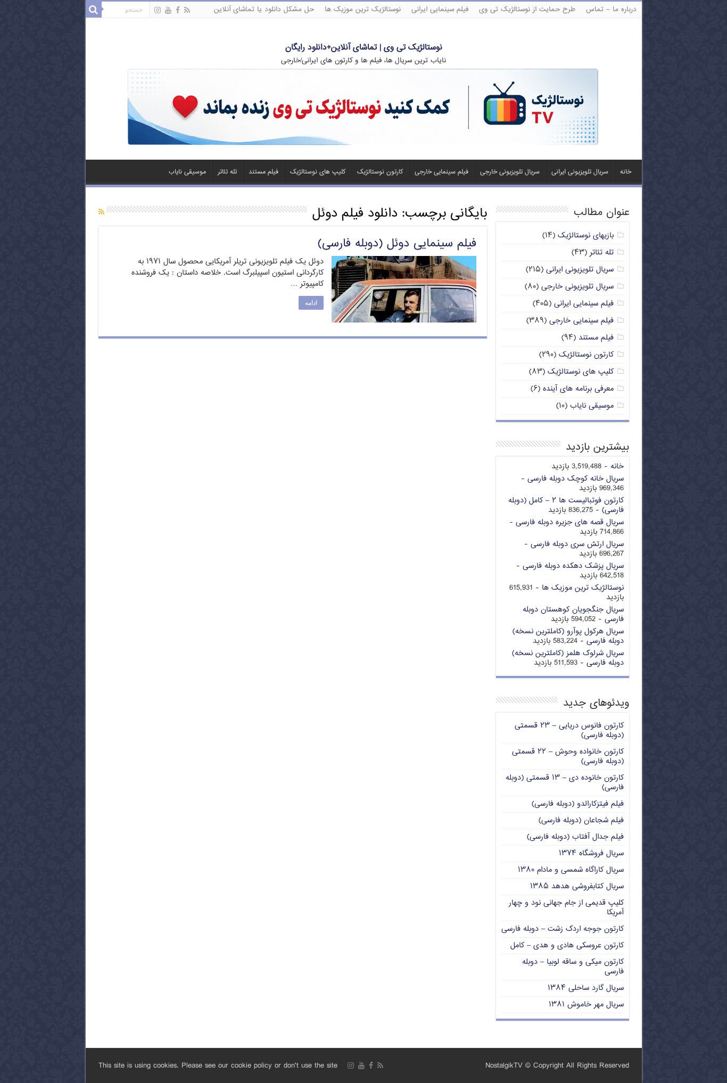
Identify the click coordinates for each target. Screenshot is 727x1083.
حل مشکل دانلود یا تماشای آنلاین (264, 9)
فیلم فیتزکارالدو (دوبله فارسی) (578, 804)
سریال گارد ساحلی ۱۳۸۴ (586, 988)
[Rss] (187, 11)
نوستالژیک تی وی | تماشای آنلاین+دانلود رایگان (363, 47)
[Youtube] (168, 11)
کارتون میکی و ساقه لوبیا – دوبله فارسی (573, 966)
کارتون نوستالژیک (380, 172)
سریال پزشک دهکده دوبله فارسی (573, 566)
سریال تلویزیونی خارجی (510, 172)
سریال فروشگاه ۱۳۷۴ (591, 853)
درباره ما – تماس (611, 9)
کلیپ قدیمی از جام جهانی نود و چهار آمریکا (566, 907)
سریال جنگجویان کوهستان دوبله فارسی (573, 614)
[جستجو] (94, 10)
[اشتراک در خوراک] (101, 212)
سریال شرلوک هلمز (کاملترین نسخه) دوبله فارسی (568, 658)
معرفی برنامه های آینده (578, 388)
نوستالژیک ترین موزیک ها (363, 9)
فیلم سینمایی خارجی (441, 172)
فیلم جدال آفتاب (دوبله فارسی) (575, 837)
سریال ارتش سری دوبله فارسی (577, 544)
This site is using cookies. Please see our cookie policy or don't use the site (217, 1065)
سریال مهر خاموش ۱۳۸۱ (586, 1004)
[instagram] (157, 11)
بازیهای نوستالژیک (586, 235)
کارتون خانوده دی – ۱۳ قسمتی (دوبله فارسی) (565, 782)
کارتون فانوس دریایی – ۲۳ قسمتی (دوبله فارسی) (569, 730)
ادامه (311, 303)
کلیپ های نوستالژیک (317, 172)
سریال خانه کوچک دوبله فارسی (575, 478)
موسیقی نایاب (187, 172)
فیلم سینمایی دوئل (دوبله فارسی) (397, 244)
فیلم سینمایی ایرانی (439, 9)
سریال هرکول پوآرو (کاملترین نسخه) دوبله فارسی (568, 636)
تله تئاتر (227, 172)
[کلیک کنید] (363, 107)
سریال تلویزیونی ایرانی (579, 172)
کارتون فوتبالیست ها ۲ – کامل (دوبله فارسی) (566, 505)
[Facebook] (178, 11)
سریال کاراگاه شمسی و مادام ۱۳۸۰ (571, 870)
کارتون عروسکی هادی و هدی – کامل (567, 945)
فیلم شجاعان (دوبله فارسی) (581, 820)
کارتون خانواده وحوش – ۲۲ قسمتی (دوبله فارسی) (568, 756)
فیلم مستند (263, 172)
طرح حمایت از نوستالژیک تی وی (527, 9)
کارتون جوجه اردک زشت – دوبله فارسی (562, 929)
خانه (625, 172)
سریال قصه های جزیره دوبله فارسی (570, 522)
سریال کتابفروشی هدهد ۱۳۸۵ (577, 886)
